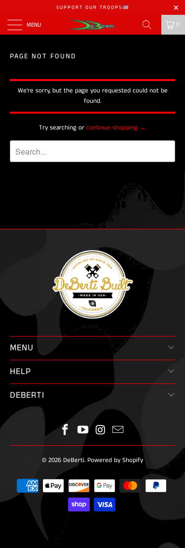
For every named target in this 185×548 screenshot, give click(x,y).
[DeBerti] (92, 25)
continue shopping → (116, 127)
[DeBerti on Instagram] (101, 431)
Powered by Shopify (115, 460)
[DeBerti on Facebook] (65, 431)
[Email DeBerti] (118, 431)
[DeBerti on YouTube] (83, 431)
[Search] (150, 24)
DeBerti (73, 460)
